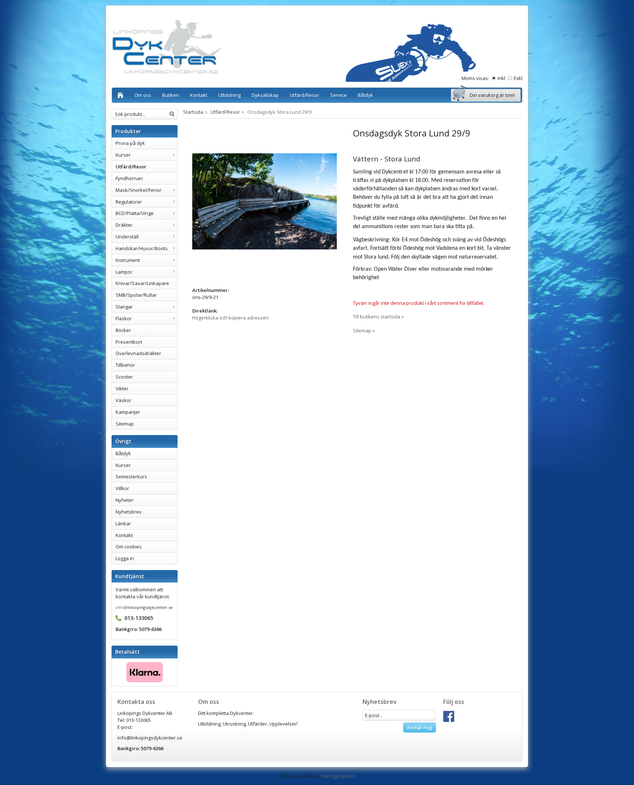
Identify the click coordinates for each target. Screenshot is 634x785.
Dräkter (124, 225)
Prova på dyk (130, 143)
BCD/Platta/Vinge (135, 213)
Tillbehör (125, 365)
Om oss (142, 95)
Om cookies (129, 546)
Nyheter (125, 500)
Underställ (127, 236)
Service (338, 95)
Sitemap (125, 423)
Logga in (125, 558)
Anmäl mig (419, 727)
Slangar (124, 306)
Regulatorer (129, 201)
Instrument (128, 260)
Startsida (193, 112)
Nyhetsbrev (129, 511)
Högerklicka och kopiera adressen (230, 317)
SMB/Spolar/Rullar (136, 295)
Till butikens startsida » (378, 316)
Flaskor (124, 318)
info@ (121, 607)
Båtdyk (365, 95)
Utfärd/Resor (304, 95)
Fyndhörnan (129, 178)
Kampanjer (128, 412)
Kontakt (198, 95)
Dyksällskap (265, 95)
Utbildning (229, 95)
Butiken (170, 95)
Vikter (122, 388)
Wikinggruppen (338, 776)
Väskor (123, 400)
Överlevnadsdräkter (138, 353)
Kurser (123, 154)
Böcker (123, 330)
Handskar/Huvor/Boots (142, 248)
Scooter (124, 376)
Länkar (123, 523)
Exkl (518, 78)
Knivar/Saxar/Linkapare (142, 283)
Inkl (501, 78)
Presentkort (129, 342)
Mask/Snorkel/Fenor (138, 190)
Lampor (124, 272)
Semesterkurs (131, 476)
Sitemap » (364, 330)
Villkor (122, 488)
